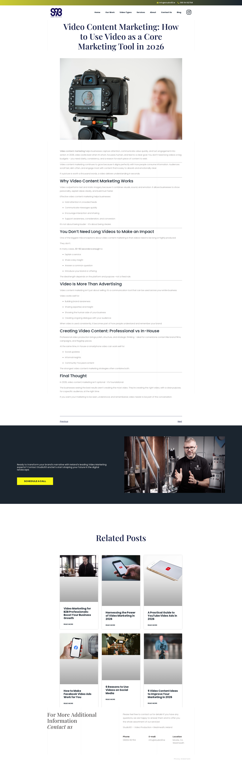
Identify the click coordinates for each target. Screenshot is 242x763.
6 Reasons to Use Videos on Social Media (117, 690)
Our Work (110, 12)
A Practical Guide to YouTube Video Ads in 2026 (162, 616)
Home (97, 12)
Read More (68, 624)
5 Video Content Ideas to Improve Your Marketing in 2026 (163, 694)
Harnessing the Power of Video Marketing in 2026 (120, 616)
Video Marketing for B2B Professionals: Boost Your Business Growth (77, 613)
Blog (179, 12)
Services (141, 12)
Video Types (126, 12)
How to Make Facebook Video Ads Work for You (77, 694)
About (153, 12)
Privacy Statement (182, 759)
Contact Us (166, 12)
